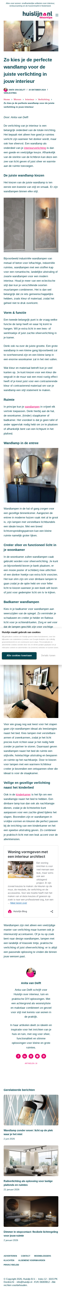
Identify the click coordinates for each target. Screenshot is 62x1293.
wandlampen (32, 406)
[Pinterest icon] (43, 1056)
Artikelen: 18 (31, 1063)
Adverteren (10, 1256)
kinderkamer (23, 794)
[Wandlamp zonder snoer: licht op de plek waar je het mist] (31, 1110)
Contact (25, 1256)
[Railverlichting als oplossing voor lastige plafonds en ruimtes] (31, 1160)
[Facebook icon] (18, 1056)
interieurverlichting (35, 147)
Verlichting (10, 93)
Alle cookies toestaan (19, 655)
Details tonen (48, 655)
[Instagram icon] (37, 1056)
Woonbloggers (42, 1256)
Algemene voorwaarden (31, 1260)
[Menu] (56, 15)
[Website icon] (31, 1056)
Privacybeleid (11, 1265)
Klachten (9, 1260)
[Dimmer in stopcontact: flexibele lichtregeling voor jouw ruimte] (31, 1211)
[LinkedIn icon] (24, 1056)
